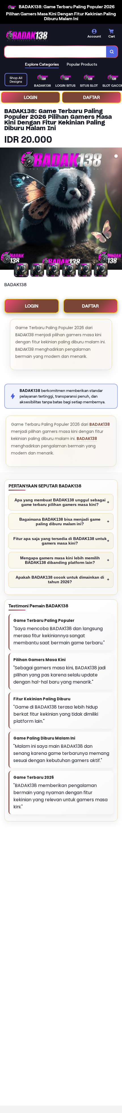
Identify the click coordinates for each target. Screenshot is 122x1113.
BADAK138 (99, 424)
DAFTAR (91, 97)
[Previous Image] (4, 209)
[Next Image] (117, 209)
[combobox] (55, 51)
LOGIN (30, 97)
